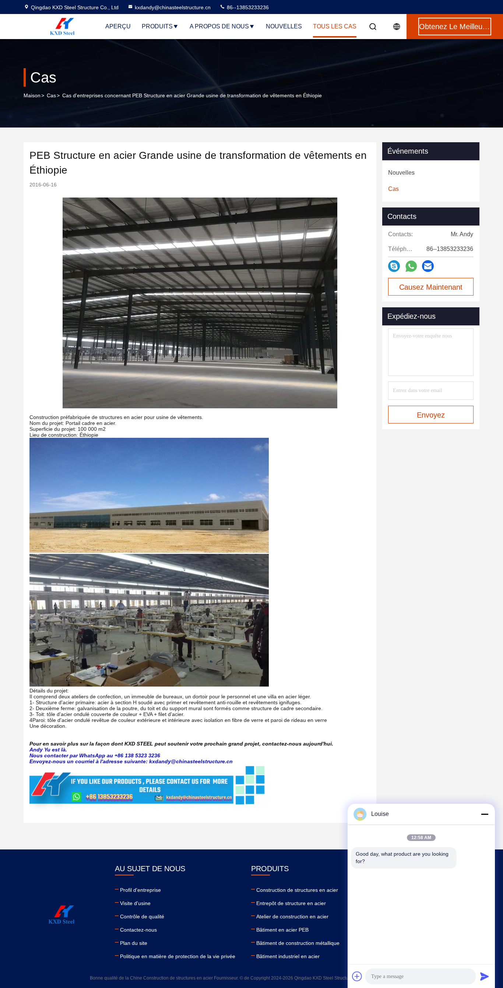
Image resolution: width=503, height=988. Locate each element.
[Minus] (484, 814)
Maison (32, 95)
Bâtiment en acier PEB (282, 930)
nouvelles (284, 26)
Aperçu (118, 26)
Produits (157, 26)
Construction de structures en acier (297, 890)
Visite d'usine (135, 903)
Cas (51, 95)
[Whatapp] (411, 266)
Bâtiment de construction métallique (298, 943)
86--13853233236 (247, 7)
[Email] (428, 266)
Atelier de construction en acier (292, 916)
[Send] (484, 976)
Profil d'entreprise (140, 890)
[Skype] (394, 266)
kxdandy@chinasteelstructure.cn (173, 7)
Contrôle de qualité (142, 916)
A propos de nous (219, 26)
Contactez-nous (138, 930)
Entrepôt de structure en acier (291, 903)
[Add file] (357, 976)
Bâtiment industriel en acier (288, 956)
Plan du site (133, 943)
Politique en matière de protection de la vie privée (177, 956)
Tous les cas (334, 26)
